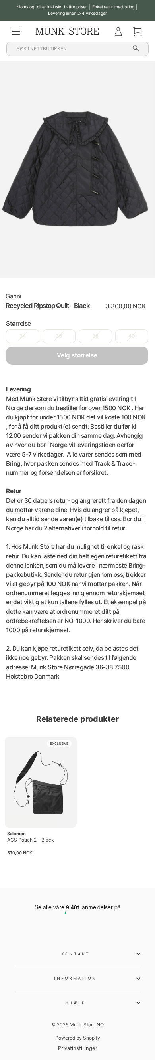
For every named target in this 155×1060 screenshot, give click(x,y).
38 (95, 336)
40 (131, 336)
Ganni (13, 296)
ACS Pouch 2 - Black (30, 840)
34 (22, 336)
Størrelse (18, 323)
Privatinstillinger (77, 1048)
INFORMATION (75, 978)
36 (59, 336)
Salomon (16, 833)
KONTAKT (75, 953)
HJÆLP (75, 1002)
